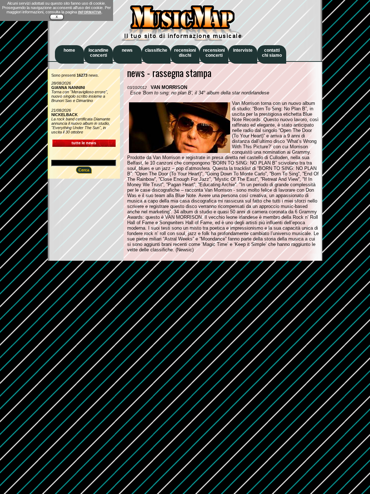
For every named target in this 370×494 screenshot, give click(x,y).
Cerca (83, 170)
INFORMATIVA (90, 12)
